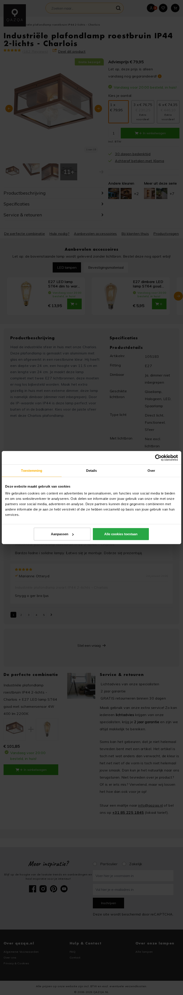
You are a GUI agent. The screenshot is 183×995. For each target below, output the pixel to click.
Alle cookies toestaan (120, 534)
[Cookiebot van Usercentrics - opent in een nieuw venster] (158, 457)
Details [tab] (91, 470)
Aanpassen (59, 534)
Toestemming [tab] (31, 470)
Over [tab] (151, 470)
